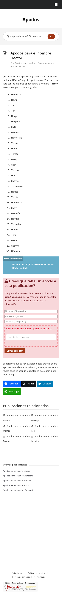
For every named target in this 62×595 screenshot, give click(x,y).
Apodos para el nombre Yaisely (17, 471)
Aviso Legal (17, 573)
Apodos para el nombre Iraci (16, 485)
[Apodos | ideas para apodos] (31, 20)
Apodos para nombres (26, 63)
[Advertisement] (31, 530)
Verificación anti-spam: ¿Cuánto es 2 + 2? (29, 328)
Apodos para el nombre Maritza (17, 480)
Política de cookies (36, 573)
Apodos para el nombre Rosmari (18, 490)
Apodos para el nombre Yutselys (18, 475)
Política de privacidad (22, 576)
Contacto (41, 576)
